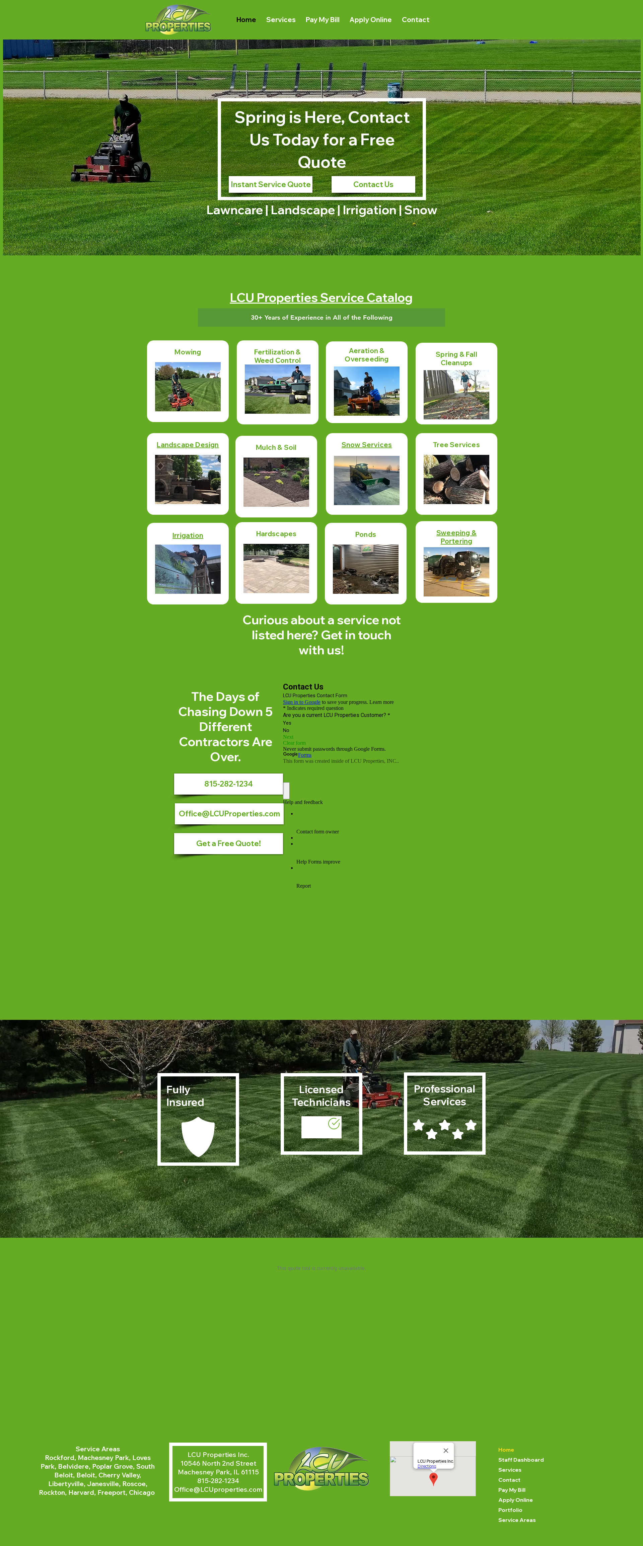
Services (509, 1469)
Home (506, 1449)
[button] (228, 843)
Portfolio (510, 1510)
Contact (509, 1479)
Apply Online (515, 1499)
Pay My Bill (511, 1489)
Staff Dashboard (521, 1459)
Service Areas (517, 1520)
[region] (188, 381)
